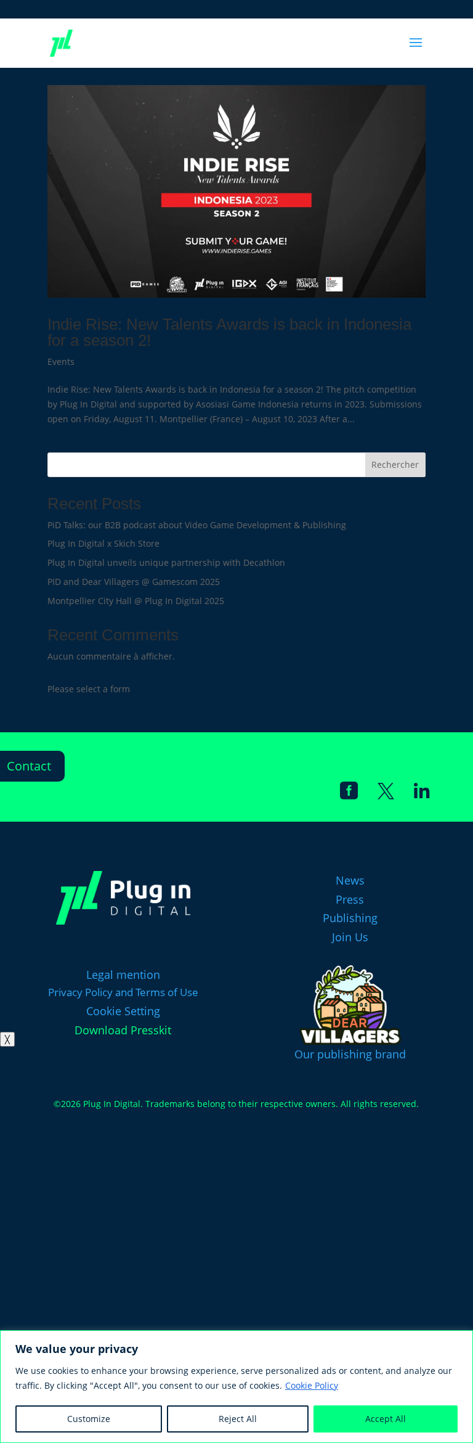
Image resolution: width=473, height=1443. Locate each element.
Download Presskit (123, 1030)
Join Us (350, 937)
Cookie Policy (311, 1385)
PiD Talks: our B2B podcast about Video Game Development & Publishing (196, 525)
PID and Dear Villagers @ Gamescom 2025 (133, 581)
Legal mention (123, 974)
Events (61, 361)
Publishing (350, 917)
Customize (88, 1419)
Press (350, 899)
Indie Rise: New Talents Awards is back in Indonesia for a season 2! (229, 332)
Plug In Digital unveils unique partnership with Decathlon (166, 562)
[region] (236, 1386)
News (350, 880)
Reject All (238, 1419)
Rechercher (395, 464)
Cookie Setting (123, 1011)
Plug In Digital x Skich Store (103, 543)
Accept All (385, 1419)
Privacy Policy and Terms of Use (123, 992)
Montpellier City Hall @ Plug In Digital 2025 (135, 601)
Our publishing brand (350, 1054)
